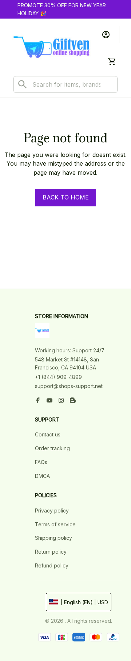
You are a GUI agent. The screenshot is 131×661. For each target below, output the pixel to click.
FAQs (41, 462)
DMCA (42, 476)
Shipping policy (53, 538)
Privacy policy (52, 510)
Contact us (47, 434)
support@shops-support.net (69, 386)
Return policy (51, 552)
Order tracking (52, 448)
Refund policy (51, 565)
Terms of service (55, 524)
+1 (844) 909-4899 (58, 377)
